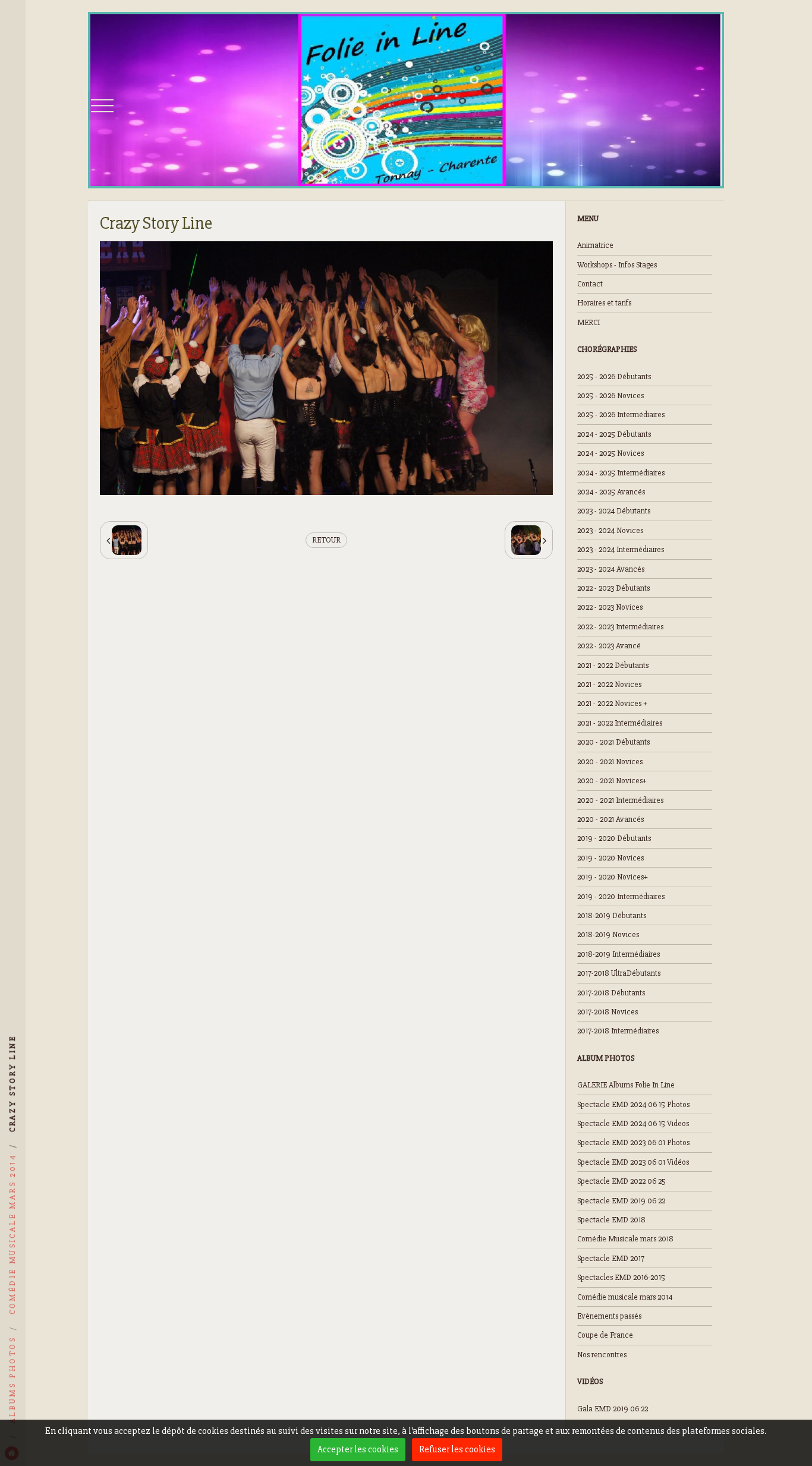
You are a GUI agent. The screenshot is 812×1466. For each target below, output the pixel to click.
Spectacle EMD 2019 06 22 (621, 1201)
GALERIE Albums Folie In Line (626, 1085)
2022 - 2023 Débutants (613, 588)
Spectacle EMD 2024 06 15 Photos (633, 1104)
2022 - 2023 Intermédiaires (620, 627)
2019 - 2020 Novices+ (612, 877)
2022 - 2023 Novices (610, 607)
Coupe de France (605, 1335)
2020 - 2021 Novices (610, 761)
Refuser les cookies (457, 1449)
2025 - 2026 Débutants (614, 376)
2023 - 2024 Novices (610, 530)
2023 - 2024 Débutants (613, 511)
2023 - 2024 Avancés (610, 569)
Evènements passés (609, 1316)
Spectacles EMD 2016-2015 (621, 1277)
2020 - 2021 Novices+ (612, 780)
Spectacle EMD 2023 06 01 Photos (633, 1142)
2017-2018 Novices (607, 1012)
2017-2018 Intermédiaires (618, 1031)
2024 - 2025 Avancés (611, 492)
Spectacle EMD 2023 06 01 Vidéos (633, 1162)
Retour (326, 540)
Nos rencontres (602, 1355)
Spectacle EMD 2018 (611, 1220)
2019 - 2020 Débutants (614, 838)
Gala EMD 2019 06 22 (612, 1409)
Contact (590, 284)
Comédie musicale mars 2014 (624, 1297)
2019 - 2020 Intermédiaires (621, 896)
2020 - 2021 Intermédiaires (620, 800)
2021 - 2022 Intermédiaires (619, 723)
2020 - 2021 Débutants (613, 742)
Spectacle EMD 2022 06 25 (621, 1181)
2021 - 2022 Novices (609, 684)
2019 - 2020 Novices (610, 858)
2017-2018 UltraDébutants (618, 973)
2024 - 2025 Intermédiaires (621, 473)
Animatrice (595, 245)
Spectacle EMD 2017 (610, 1258)
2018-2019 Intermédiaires (618, 954)
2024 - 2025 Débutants (614, 434)
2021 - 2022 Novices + (612, 703)
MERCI (588, 322)
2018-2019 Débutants (611, 915)
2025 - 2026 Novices (610, 395)
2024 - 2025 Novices (610, 453)
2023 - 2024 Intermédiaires (620, 549)
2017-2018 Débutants (611, 993)
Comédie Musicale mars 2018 (625, 1239)
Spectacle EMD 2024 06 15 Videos (633, 1123)
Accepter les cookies (357, 1449)
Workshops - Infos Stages (617, 265)
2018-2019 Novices (608, 934)
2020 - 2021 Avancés (610, 819)
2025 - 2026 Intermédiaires (621, 414)
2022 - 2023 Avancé (609, 646)
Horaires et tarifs (604, 303)
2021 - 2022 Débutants (613, 665)
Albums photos (12, 1379)
